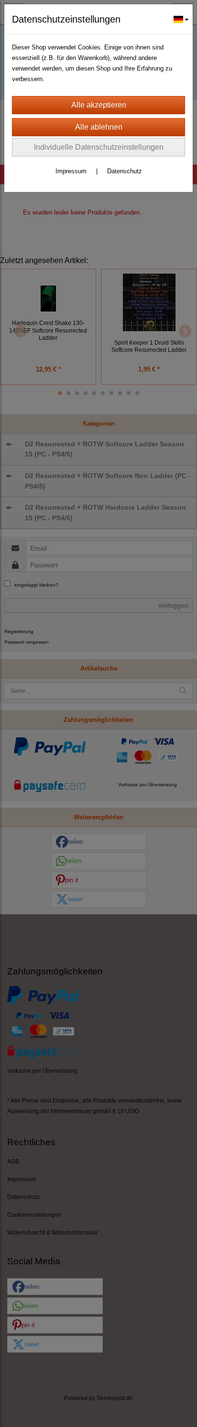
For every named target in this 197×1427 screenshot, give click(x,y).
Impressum (71, 171)
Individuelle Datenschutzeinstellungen (99, 147)
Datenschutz (124, 171)
